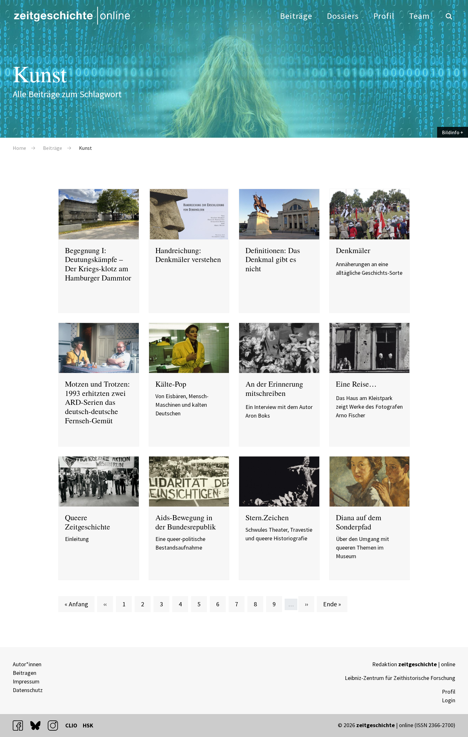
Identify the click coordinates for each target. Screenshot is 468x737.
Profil (383, 16)
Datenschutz (28, 690)
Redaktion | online (413, 664)
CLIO (71, 725)
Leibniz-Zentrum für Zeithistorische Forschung (400, 678)
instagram (56, 725)
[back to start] (72, 15)
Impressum (26, 681)
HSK (88, 725)
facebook (21, 725)
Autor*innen (27, 664)
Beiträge (296, 16)
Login (448, 700)
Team (419, 16)
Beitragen (24, 672)
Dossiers (343, 16)
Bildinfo (450, 132)
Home (19, 148)
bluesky (38, 725)
